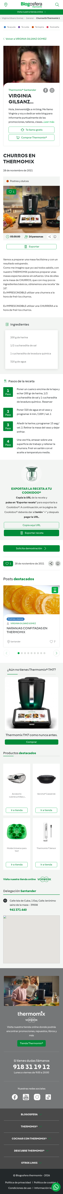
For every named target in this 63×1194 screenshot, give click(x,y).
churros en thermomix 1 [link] (48, 18)
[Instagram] (37, 1097)
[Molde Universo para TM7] (17, 832)
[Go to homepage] (31, 5)
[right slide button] (56, 653)
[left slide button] (6, 653)
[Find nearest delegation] (5, 4)
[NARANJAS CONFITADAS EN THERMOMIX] (31, 602)
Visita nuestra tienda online (30, 12)
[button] (57, 4)
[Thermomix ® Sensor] (46, 832)
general (30, 18)
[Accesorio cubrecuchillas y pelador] (17, 777)
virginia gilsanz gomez (12, 18)
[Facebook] (14, 1097)
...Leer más (48, 121)
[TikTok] (48, 1097)
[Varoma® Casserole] (46, 777)
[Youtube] (26, 1097)
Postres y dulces (15, 619)
